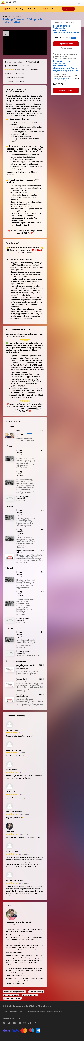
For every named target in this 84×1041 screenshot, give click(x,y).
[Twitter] (9, 1023)
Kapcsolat (13, 1011)
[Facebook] (4, 1023)
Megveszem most (66, 44)
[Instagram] (24, 1023)
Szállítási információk (54, 1011)
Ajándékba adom (67, 48)
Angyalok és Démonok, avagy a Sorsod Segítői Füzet (62, 79)
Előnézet (30, 433)
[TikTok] (34, 1023)
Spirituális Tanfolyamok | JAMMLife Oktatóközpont (27, 1006)
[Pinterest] (29, 1023)
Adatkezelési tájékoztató (36, 1011)
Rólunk (5, 1011)
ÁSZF (22, 1011)
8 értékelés (19, 70)
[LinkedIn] (19, 1023)
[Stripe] (21, 1030)
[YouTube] (14, 1023)
